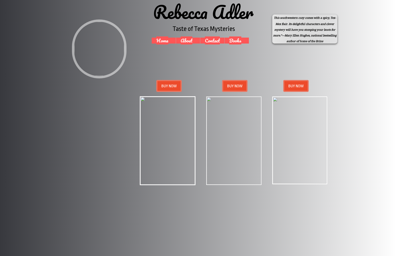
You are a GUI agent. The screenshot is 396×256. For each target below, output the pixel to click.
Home (162, 40)
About (186, 40)
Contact (212, 40)
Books (235, 40)
